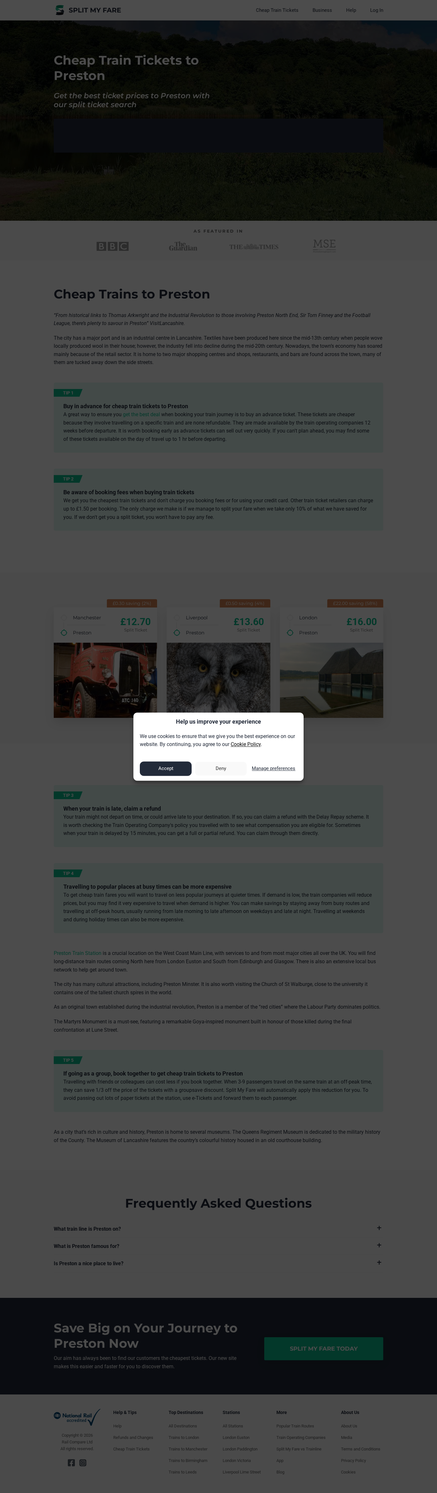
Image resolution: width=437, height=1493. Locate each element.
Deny (221, 769)
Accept (165, 769)
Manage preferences (273, 769)
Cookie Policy (246, 745)
